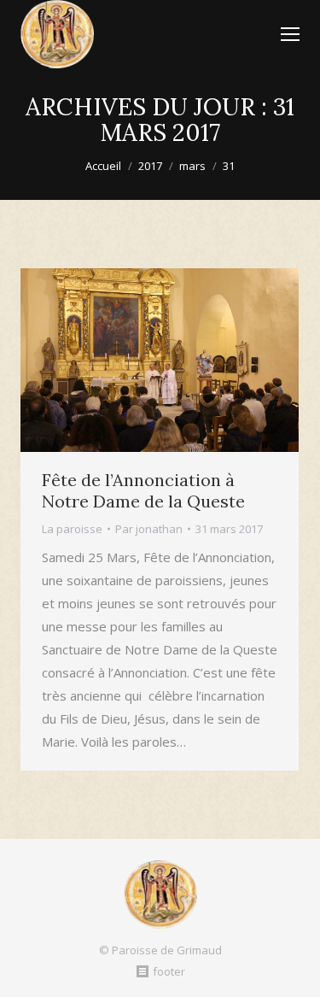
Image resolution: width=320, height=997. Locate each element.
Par (149, 529)
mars (192, 165)
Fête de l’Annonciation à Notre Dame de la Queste (143, 490)
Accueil (103, 165)
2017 (150, 165)
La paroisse (72, 529)
